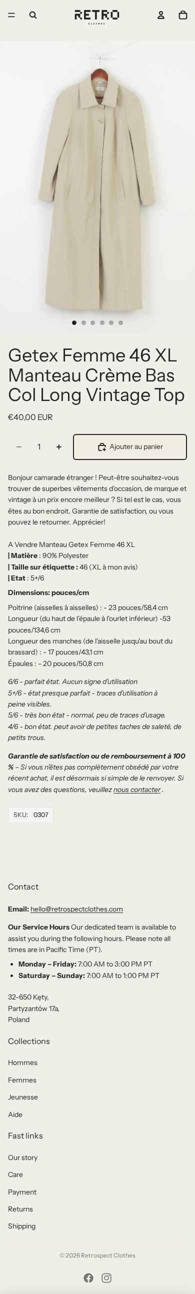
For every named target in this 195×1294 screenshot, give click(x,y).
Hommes (23, 1062)
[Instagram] (106, 1278)
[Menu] (11, 15)
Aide (15, 1114)
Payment (22, 1192)
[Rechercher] (33, 15)
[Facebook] (88, 1278)
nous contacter (137, 789)
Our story (23, 1157)
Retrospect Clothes (108, 1255)
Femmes (22, 1080)
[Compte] (161, 15)
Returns (20, 1209)
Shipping (22, 1226)
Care (15, 1174)
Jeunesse (23, 1097)
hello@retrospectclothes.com (76, 909)
